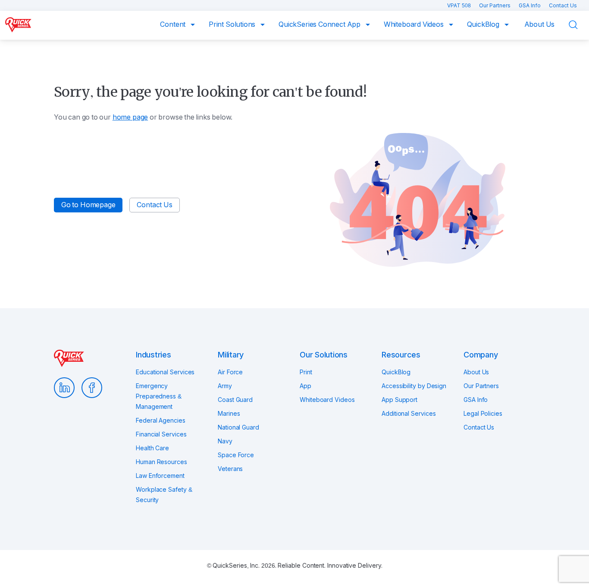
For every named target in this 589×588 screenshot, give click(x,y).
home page (130, 117)
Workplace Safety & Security (164, 494)
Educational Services (165, 372)
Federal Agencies (160, 420)
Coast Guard (235, 399)
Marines (229, 413)
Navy (225, 441)
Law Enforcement (160, 475)
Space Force (236, 455)
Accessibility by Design (414, 386)
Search (578, 24)
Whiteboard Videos (414, 24)
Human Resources (161, 461)
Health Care (152, 448)
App (305, 386)
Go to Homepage (88, 205)
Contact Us (563, 6)
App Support (399, 399)
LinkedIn (64, 387)
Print (306, 372)
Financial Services (161, 434)
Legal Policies (483, 413)
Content (173, 24)
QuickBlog (484, 24)
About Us (539, 24)
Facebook (91, 387)
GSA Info (530, 6)
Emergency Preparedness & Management (159, 396)
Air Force (230, 372)
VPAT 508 (459, 6)
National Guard (238, 427)
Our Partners (495, 6)
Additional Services (408, 413)
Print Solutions (233, 24)
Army (225, 386)
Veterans (230, 468)
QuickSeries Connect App (320, 24)
